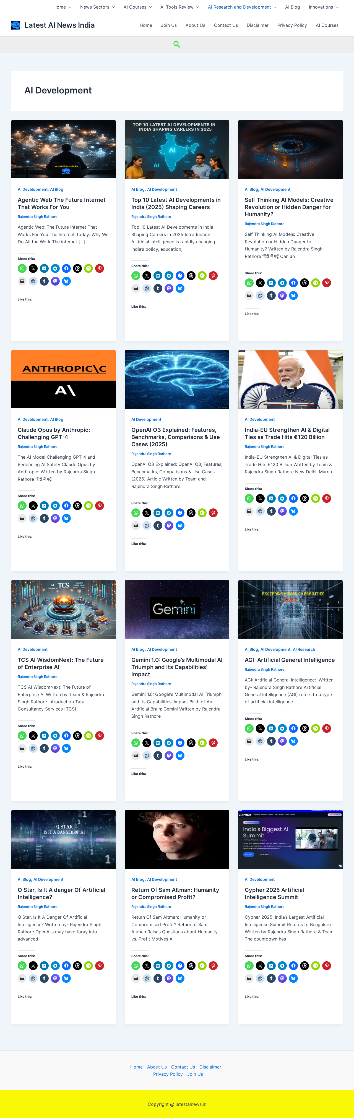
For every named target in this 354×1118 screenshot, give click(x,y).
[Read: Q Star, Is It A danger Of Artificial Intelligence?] (63, 839)
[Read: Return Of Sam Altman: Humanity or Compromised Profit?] (177, 839)
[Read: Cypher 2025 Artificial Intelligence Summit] (290, 839)
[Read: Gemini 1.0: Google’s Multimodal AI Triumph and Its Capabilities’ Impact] (177, 609)
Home (59, 7)
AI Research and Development (239, 7)
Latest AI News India (60, 25)
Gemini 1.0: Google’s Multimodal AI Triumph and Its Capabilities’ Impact (177, 667)
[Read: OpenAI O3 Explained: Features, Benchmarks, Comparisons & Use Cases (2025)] (177, 379)
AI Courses (135, 7)
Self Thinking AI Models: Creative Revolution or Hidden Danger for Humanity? (289, 207)
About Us (195, 25)
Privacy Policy (292, 25)
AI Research (304, 649)
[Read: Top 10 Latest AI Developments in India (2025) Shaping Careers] (177, 149)
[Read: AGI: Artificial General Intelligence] (290, 609)
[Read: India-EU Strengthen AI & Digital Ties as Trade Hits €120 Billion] (290, 379)
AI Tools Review (177, 7)
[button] (68, 7)
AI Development (33, 189)
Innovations (321, 7)
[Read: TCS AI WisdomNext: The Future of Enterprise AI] (63, 609)
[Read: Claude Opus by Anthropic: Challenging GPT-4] (63, 379)
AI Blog (292, 7)
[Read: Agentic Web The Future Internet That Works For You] (63, 149)
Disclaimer (258, 25)
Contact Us (226, 25)
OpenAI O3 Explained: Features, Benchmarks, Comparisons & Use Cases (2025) (175, 437)
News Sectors (94, 7)
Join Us (169, 25)
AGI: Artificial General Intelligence (290, 660)
